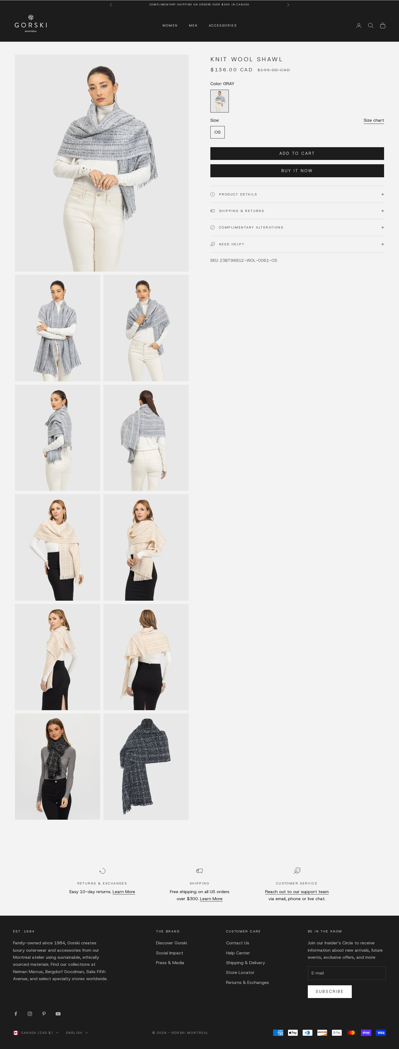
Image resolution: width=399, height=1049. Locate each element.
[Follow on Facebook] (15, 1013)
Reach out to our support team (297, 891)
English (74, 1033)
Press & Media (170, 963)
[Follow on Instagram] (30, 1013)
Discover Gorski (171, 943)
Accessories (223, 25)
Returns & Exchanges (247, 982)
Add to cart (297, 153)
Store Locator (240, 972)
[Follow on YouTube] (58, 1013)
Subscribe (330, 991)
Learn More (124, 891)
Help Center (238, 953)
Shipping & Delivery (245, 963)
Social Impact (169, 953)
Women (170, 25)
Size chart (374, 120)
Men (193, 25)
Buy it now (297, 170)
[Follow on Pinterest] (44, 1013)
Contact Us (237, 943)
